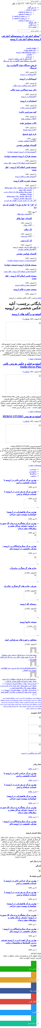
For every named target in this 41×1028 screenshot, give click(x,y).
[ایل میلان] (27, 225)
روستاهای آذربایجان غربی (25, 698)
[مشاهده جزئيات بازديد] (39, 872)
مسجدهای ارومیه (14, 700)
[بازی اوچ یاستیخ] (29, 130)
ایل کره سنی (26, 240)
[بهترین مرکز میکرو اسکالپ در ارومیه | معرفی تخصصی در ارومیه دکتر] (34, 733)
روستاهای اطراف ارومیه (9, 698)
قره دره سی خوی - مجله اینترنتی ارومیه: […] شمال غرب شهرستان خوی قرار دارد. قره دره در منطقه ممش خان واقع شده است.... (18, 685)
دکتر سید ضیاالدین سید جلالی (23, 90)
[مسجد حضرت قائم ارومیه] (25, 176)
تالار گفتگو (32, 22)
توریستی (29, 57)
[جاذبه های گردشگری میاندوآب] (30, 564)
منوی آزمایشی (31, 10)
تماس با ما (32, 27)
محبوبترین (32, 471)
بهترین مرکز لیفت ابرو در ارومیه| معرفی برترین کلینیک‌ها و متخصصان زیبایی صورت (18, 942)
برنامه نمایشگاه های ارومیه (26, 52)
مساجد (21, 702)
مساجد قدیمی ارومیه (9, 704)
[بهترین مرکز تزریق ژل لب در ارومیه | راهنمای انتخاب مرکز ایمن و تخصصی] (34, 751)
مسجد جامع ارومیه (28, 622)
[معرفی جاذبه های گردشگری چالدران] (30, 582)
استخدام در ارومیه (28, 101)
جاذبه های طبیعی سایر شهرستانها (19, 196)
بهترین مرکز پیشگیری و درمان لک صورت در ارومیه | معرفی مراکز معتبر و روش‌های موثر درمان (18, 525)
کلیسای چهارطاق (24, 218)
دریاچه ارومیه (11, 702)
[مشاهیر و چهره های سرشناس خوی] (30, 635)
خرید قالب (32, 25)
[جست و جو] (40, 1)
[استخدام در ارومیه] (28, 96)
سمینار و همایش (26, 194)
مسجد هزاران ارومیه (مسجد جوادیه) (20, 156)
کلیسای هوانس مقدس (26, 145)
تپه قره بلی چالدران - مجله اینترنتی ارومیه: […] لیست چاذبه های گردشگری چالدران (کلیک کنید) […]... (18, 692)
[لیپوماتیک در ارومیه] (28, 74)
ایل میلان (28, 229)
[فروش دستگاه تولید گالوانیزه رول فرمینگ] (19, 61)
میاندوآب (29, 706)
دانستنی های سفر (25, 190)
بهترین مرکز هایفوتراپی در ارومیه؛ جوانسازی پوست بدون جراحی (21, 513)
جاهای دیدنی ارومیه (36, 700)
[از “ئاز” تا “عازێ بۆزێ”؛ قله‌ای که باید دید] (20, 200)
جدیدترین (33, 469)
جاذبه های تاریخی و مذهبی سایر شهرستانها (20, 188)
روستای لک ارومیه (28, 604)
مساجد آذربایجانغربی (29, 702)
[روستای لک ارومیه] (30, 600)
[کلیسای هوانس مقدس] (27, 141)
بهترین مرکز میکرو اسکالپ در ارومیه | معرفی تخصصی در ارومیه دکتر (19, 547)
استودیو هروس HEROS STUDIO (22, 416)
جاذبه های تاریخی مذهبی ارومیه (20, 59)
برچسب (33, 476)
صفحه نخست (31, 48)
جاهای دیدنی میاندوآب (35, 708)
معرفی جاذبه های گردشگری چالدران (20, 586)
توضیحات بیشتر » (34, 359)
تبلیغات (29, 54)
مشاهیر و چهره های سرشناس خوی (20, 640)
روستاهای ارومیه (37, 698)
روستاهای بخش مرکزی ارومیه (29, 704)
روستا (20, 704)
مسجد (16, 704)
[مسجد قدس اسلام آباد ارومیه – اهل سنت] (20, 163)
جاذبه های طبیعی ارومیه (23, 198)
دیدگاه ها (33, 474)
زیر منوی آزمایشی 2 (19, 16)
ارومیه (17, 698)
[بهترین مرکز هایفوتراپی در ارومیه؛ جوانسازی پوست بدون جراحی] (34, 724)
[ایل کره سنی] (26, 236)
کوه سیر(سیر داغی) (27, 112)
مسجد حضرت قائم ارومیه (24, 181)
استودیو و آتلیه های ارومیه (26, 314)
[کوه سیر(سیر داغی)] (28, 108)
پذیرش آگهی (31, 7)
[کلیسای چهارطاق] (24, 214)
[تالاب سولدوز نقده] (28, 119)
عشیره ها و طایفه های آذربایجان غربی (18, 192)
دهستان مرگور (22, 706)
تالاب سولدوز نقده (28, 123)
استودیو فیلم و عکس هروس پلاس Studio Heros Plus (22, 365)
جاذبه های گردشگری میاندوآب (23, 568)
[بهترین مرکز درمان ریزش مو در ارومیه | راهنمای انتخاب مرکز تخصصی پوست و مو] (34, 742)
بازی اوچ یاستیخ (29, 134)
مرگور (27, 708)
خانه (39, 298)
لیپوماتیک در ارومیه (28, 79)
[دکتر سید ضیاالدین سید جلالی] (24, 85)
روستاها (17, 702)
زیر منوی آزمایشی (25, 12)
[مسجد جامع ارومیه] (30, 617)
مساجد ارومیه (27, 700)
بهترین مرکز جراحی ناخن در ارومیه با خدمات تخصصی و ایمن (20, 481)
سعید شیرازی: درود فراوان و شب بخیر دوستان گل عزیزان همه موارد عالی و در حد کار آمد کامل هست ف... (18, 657)
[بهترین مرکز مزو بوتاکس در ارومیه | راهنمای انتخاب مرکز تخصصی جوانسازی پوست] (31, 753)
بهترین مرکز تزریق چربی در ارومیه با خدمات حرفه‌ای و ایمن (20, 492)
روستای (21, 700)
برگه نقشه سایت (30, 50)
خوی (36, 702)
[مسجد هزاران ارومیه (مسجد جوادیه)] (22, 152)
